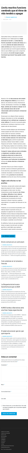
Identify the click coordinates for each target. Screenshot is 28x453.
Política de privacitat (5, 433)
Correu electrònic (6, 391)
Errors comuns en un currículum (12, 242)
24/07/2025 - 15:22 (7, 19)
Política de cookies (5, 431)
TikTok (2, 444)
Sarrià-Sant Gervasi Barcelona (7, 445)
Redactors (3, 437)
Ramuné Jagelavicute (11, 17)
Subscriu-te (3, 434)
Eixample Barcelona (5, 447)
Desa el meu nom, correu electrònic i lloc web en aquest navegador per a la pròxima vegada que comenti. (14, 407)
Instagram (3, 439)
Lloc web (3, 398)
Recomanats (4, 436)
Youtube (3, 442)
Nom (3, 384)
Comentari (4, 365)
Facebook (3, 441)
